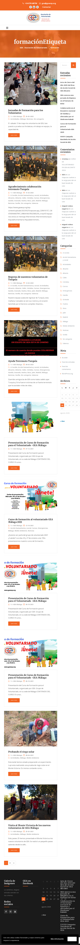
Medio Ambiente (21, 531)
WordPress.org (67, 374)
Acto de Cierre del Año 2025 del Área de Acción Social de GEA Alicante (67, 884)
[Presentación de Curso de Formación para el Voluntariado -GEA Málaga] (30, 418)
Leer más (14, 135)
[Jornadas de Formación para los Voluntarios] (30, 82)
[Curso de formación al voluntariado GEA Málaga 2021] (30, 495)
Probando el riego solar (21, 751)
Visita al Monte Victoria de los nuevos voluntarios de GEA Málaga (29, 826)
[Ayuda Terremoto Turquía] (30, 337)
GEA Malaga (17, 116)
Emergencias (45, 198)
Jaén (33, 201)
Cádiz (24, 198)
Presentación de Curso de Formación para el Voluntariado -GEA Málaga (28, 444)
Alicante (11, 198)
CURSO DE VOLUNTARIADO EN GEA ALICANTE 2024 (69, 164)
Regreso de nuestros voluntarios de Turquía (28, 278)
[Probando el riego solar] (30, 727)
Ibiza (29, 201)
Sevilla (17, 203)
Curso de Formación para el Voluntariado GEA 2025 (67, 918)
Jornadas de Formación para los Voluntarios (25, 111)
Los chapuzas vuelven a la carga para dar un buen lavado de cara (69, 180)
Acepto (72, 939)
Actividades (15, 119)
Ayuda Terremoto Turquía (22, 361)
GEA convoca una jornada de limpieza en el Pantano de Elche (68, 894)
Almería (18, 198)
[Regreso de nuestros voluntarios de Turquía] (30, 252)
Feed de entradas (68, 362)
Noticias (30, 119)
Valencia (35, 203)
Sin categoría (39, 119)
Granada (17, 201)
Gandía (10, 201)
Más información (57, 939)
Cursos (36, 198)
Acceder (65, 358)
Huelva (24, 201)
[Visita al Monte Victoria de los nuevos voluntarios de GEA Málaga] (30, 801)
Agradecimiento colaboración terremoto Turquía (24, 188)
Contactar (46, 7)
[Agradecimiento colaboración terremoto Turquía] (30, 162)
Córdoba (30, 198)
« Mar (62, 421)
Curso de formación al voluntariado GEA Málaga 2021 (30, 520)
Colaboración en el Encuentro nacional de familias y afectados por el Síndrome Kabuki (67, 113)
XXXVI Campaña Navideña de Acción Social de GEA (68, 139)
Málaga (23, 119)
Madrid (38, 201)
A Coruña (14, 195)
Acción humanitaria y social (28, 195)
